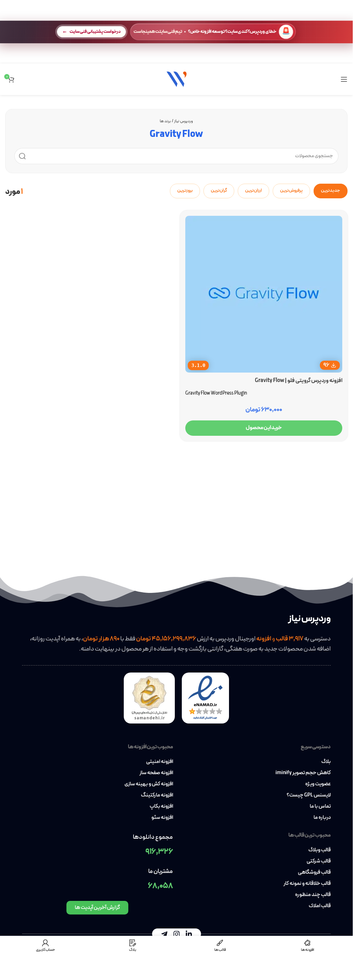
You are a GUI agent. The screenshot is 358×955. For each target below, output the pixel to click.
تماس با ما (320, 806)
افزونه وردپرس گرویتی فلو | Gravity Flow (298, 380)
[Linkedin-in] (188, 934)
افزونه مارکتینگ (157, 795)
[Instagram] (176, 934)
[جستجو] (22, 156)
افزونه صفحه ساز (156, 773)
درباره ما (322, 817)
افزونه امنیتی (159, 761)
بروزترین (185, 190)
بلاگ (326, 761)
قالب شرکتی (319, 861)
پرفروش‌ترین (291, 190)
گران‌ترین (219, 190)
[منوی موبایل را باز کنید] (344, 79)
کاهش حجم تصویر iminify (303, 773)
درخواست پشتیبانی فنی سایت (95, 31)
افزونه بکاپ (161, 806)
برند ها (165, 121)
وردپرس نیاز (183, 121)
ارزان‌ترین (253, 190)
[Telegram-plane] (164, 934)
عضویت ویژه (318, 784)
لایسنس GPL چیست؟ (309, 795)
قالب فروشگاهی (314, 872)
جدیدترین (330, 190)
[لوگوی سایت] (176, 78)
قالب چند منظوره (313, 894)
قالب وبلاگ (319, 850)
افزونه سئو (162, 817)
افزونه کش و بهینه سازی (148, 784)
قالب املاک (320, 906)
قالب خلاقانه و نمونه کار (307, 883)
